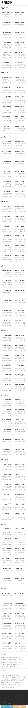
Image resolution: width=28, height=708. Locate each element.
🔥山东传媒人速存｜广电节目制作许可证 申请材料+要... (20, 280)
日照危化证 (21, 662)
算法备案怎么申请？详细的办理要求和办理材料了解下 (20, 613)
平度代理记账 (18, 686)
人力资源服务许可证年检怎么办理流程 (7, 355)
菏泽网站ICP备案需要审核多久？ (7, 613)
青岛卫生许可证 (12, 677)
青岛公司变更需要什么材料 (7, 97)
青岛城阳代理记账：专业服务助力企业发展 (20, 246)
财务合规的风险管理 (7, 548)
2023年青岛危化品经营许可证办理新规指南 (7, 32)
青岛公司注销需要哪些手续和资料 (20, 171)
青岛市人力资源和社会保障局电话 (7, 464)
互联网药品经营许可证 (17, 664)
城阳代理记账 (4, 684)
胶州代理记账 (4, 686)
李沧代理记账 (18, 682)
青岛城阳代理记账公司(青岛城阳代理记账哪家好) (20, 42)
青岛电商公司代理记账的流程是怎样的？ (20, 255)
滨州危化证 (15, 662)
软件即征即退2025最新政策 (7, 529)
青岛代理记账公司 (18, 674)
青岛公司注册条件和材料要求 (20, 87)
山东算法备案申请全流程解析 (7, 623)
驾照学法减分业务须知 (20, 464)
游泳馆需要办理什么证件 (7, 116)
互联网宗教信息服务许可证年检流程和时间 (20, 335)
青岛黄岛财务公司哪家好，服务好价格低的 (7, 246)
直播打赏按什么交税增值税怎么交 (7, 484)
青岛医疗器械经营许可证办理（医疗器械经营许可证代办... (20, 12)
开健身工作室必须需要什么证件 (7, 126)
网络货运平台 (12, 666)
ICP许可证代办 (4, 682)
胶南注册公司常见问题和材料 (7, 87)
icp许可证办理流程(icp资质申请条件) (7, 12)
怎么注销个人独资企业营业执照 (7, 151)
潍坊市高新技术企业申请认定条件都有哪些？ (20, 429)
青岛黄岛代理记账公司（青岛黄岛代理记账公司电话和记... (7, 42)
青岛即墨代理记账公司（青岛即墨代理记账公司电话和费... (20, 32)
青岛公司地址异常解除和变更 (20, 141)
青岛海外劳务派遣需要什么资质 (7, 474)
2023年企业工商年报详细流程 (7, 62)
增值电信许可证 (4, 666)
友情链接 (7, 697)
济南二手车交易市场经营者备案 (20, 385)
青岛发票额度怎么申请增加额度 (7, 578)
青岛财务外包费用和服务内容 (7, 226)
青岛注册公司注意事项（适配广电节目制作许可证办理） (20, 77)
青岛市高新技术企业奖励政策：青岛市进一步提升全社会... (7, 400)
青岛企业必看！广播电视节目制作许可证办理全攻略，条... (20, 320)
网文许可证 (9, 664)
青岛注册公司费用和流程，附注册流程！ (7, 191)
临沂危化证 (15, 657)
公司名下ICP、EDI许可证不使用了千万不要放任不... (20, 300)
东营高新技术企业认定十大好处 (7, 429)
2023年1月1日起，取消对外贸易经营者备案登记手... (20, 52)
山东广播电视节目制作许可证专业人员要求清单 (7, 280)
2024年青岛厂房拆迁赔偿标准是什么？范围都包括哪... (7, 568)
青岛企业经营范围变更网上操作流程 (20, 161)
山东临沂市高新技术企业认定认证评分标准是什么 (20, 419)
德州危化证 (9, 662)
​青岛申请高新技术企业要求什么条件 (20, 439)
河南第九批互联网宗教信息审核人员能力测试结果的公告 (7, 365)
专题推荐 (5, 589)
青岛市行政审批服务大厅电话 (20, 484)
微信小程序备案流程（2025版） (20, 633)
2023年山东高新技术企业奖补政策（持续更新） (7, 439)
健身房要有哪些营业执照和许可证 (20, 126)
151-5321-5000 (7, 706)
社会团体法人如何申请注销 (7, 161)
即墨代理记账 (11, 684)
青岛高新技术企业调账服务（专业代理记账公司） (7, 409)
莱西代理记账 (11, 686)
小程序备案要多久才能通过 (20, 643)
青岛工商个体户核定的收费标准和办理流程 (7, 558)
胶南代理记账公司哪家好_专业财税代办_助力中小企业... (7, 206)
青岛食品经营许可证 (21, 677)
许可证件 (5, 266)
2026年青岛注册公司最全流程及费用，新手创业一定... (7, 77)
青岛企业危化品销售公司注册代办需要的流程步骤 (20, 270)
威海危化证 (3, 662)
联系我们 (7, 695)
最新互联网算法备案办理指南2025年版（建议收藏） (7, 633)
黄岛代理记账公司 (13, 679)
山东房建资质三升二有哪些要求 (7, 504)
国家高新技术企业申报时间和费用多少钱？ (20, 449)
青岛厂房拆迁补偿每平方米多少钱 (20, 558)
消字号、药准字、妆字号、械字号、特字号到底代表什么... (20, 62)
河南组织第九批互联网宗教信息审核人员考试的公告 (20, 365)
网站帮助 (21, 695)
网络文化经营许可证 (5, 680)
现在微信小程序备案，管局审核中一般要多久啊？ (7, 643)
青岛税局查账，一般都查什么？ (7, 514)
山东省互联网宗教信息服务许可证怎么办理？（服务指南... (7, 345)
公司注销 (5, 137)
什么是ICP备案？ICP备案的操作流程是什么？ (7, 593)
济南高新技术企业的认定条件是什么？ (7, 419)
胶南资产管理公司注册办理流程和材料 (20, 107)
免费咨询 (19, 706)
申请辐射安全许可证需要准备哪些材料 (20, 355)
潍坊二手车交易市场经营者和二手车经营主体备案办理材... (20, 375)
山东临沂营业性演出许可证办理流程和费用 (7, 290)
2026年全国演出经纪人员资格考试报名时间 (7, 270)
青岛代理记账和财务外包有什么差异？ (20, 22)
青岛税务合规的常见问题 (7, 539)
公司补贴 (5, 395)
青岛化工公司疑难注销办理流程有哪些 (7, 171)
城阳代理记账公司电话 (7, 236)
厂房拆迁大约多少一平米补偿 (20, 568)
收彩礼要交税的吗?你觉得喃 (20, 514)
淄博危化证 (21, 659)
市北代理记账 (11, 687)
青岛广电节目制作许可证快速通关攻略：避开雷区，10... (7, 320)
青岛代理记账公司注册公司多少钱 (20, 216)
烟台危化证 (15, 661)
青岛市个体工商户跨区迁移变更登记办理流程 (7, 494)
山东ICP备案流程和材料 (20, 603)
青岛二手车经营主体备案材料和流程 (7, 385)
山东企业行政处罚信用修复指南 (20, 474)
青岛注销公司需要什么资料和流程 (20, 191)
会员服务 (21, 693)
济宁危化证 (21, 661)
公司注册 (5, 72)
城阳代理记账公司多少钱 (20, 226)
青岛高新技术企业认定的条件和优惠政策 (20, 400)
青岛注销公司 (11, 674)
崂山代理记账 (11, 682)
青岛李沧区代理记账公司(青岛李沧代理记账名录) (7, 52)
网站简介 (7, 693)
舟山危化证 (3, 664)
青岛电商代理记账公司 (7, 255)
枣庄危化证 (9, 661)
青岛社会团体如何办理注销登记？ (20, 151)
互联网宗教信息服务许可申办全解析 (7, 335)
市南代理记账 (4, 687)
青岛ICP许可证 (21, 679)
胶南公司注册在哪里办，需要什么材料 (7, 107)
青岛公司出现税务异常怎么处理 (7, 141)
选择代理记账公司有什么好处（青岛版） (7, 216)
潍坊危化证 (9, 657)
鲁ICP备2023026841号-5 (14, 703)
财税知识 (5, 460)
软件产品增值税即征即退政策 (20, 529)
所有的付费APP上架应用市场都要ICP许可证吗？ (20, 290)
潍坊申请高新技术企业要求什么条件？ (7, 449)
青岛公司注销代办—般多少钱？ (7, 181)
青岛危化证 (3, 657)
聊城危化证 (15, 659)
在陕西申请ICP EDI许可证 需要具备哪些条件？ (7, 300)
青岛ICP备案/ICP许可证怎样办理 (7, 603)
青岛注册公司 (4, 674)
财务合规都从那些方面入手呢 (20, 548)
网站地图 (21, 697)
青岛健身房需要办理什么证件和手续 (20, 116)
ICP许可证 (13, 680)
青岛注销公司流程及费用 (20, 181)
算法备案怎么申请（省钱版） (20, 623)
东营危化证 (9, 659)
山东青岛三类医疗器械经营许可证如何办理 (7, 22)
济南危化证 (3, 661)
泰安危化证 (3, 659)
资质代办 (5, 331)
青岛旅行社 (10, 675)
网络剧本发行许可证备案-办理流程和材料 (7, 310)
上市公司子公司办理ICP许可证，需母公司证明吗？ (20, 310)
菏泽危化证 (21, 657)
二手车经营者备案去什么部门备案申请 (7, 375)
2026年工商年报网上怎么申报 (20, 593)
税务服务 (5, 524)
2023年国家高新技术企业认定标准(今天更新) (20, 409)
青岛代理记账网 (4, 677)
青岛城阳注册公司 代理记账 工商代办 (20, 236)
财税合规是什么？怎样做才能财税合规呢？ (20, 539)
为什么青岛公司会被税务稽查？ (20, 504)
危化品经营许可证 (17, 675)
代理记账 (5, 201)
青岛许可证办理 (4, 679)
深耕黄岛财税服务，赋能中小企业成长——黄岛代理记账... (20, 206)
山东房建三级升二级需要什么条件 (20, 494)
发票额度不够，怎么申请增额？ (20, 578)
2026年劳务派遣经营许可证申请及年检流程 (20, 345)
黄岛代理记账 (18, 684)
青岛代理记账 (4, 675)
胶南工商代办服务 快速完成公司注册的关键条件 (20, 97)
